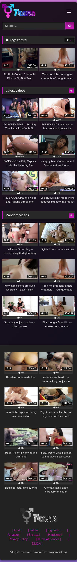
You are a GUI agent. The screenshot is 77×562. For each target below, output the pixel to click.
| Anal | (16, 530)
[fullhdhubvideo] (31, 11)
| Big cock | (53, 530)
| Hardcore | (54, 534)
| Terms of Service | (48, 539)
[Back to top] (65, 551)
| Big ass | (33, 534)
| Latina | (33, 530)
